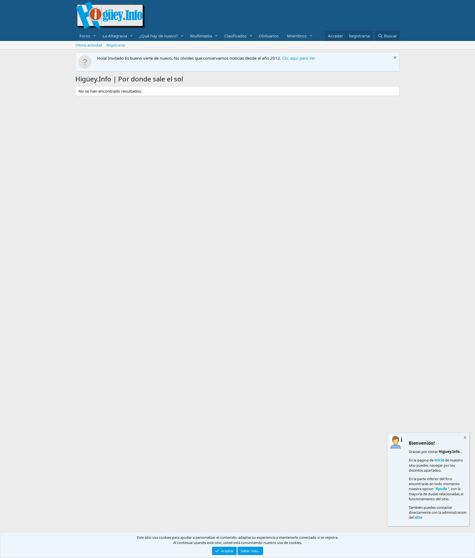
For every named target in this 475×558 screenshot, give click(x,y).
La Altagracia (115, 36)
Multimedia (201, 36)
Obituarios (269, 36)
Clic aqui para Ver (298, 58)
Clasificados (235, 36)
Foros (84, 36)
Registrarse (115, 45)
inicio (439, 460)
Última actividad (88, 45)
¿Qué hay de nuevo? (158, 36)
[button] (94, 36)
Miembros (296, 36)
